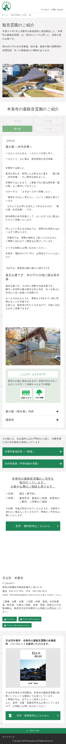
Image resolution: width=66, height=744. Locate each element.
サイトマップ (8, 737)
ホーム (5, 15)
